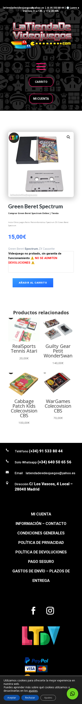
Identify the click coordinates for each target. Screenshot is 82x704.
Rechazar (30, 697)
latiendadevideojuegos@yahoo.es (23, 7)
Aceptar (11, 697)
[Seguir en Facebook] (33, 610)
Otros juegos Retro (22, 222)
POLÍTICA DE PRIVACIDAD (41, 542)
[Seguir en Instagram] (50, 610)
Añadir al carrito (33, 282)
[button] (68, 137)
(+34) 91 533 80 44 (46, 451)
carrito (41, 82)
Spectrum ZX (52, 222)
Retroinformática (38, 222)
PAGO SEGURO (41, 561)
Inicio (10, 222)
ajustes (33, 690)
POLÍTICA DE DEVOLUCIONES (41, 552)
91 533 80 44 (57, 7)
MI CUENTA (41, 98)
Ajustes (48, 697)
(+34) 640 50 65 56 (54, 462)
